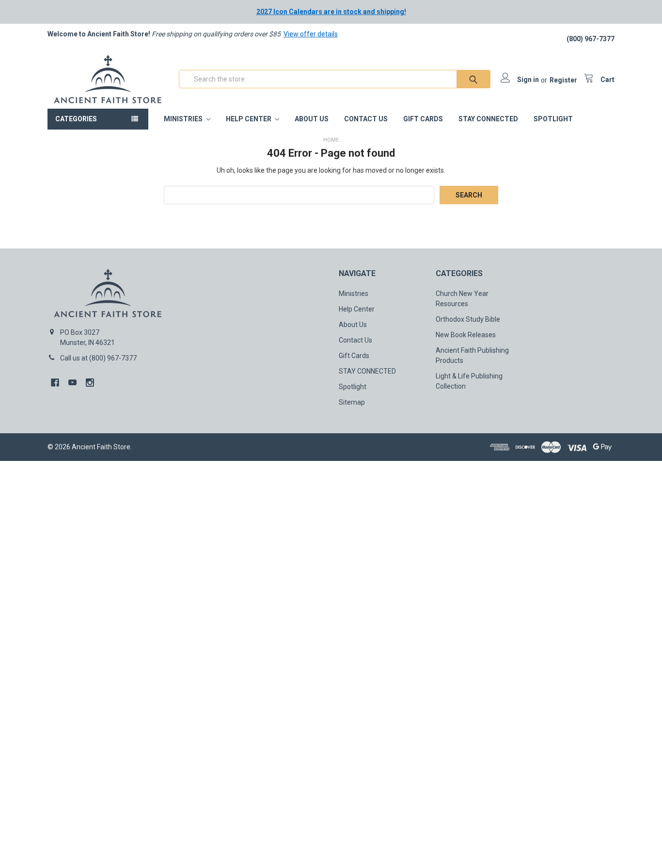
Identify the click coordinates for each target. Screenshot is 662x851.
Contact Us (366, 119)
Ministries (184, 119)
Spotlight (553, 119)
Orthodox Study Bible (468, 319)
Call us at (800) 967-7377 (98, 358)
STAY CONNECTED (488, 119)
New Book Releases (466, 335)
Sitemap (352, 402)
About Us (312, 119)
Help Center (249, 119)
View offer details (311, 34)
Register (563, 80)
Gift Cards (423, 119)
